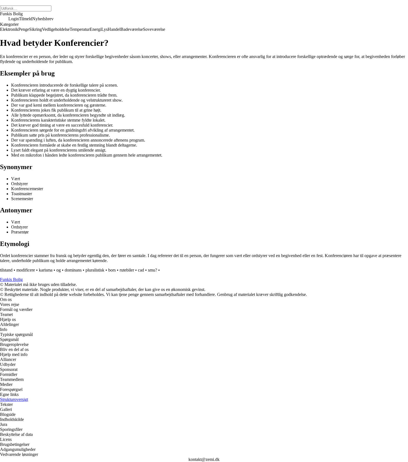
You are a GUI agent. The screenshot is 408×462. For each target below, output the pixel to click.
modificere (25, 270)
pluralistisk (94, 270)
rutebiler (127, 270)
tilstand (6, 270)
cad (141, 270)
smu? (152, 270)
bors (112, 270)
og (58, 270)
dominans (73, 270)
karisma (45, 270)
